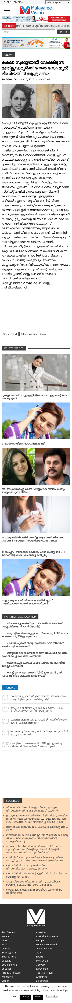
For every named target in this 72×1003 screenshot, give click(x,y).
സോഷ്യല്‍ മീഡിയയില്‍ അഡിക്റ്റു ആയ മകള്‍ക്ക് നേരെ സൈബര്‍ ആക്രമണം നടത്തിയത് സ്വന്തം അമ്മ (32, 540)
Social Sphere (9, 964)
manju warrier (29, 334)
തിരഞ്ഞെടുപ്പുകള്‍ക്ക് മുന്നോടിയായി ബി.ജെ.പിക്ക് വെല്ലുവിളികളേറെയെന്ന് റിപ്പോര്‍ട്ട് (32, 626)
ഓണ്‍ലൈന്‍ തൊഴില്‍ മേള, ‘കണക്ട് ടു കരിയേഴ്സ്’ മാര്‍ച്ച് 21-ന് (37, 829)
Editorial (6, 968)
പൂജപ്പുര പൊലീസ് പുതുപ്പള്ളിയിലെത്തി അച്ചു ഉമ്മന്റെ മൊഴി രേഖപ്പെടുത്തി (35, 397)
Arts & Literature (11, 972)
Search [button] (63, 31)
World (5, 944)
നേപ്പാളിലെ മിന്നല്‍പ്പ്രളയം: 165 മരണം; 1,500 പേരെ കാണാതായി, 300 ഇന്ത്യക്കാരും (35, 635)
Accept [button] (25, 997)
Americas (41, 932)
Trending (9, 687)
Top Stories (8, 932)
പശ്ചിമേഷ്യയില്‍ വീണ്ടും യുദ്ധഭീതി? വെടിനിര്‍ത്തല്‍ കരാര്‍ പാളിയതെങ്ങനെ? (33, 645)
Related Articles (14, 348)
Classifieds (12, 800)
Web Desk (44, 79)
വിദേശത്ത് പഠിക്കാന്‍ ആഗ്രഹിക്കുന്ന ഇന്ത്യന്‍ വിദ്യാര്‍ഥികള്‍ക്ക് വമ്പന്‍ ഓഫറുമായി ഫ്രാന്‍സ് (32, 810)
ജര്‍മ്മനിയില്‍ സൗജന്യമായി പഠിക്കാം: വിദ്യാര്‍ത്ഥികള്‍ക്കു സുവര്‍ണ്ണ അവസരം (28, 868)
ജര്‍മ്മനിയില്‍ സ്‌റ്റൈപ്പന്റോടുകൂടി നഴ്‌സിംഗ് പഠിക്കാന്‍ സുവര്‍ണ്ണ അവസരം (36, 876)
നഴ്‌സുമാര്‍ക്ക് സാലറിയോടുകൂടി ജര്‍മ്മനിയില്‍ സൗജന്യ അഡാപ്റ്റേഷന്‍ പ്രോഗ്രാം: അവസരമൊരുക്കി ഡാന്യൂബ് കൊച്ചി (37, 839)
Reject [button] (38, 997)
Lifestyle (6, 960)
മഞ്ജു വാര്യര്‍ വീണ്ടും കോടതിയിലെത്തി (23, 444)
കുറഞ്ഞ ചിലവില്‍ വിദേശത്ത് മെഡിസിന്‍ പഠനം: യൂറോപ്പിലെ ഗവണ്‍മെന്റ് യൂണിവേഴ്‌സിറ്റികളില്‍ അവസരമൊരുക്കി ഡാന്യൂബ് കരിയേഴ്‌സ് (34, 850)
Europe (40, 940)
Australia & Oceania (47, 936)
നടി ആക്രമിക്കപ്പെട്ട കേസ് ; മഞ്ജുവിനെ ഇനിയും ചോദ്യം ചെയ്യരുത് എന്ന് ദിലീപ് (34, 491)
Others (40, 952)
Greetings (41, 976)
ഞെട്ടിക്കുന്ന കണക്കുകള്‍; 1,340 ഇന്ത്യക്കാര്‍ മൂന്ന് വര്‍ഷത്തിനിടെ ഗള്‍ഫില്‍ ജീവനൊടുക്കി (32, 675)
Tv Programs (9, 952)
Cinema (8, 54)
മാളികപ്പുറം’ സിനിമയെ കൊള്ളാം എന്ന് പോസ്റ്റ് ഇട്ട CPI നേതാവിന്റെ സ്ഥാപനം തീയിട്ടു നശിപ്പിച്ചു (33, 554)
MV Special (42, 960)
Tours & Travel (44, 972)
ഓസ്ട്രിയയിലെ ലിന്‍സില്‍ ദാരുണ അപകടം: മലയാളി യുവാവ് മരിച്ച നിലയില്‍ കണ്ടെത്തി (34, 655)
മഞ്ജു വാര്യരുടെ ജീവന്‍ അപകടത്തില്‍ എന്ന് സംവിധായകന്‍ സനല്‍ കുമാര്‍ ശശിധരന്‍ (27, 603)
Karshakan (42, 968)
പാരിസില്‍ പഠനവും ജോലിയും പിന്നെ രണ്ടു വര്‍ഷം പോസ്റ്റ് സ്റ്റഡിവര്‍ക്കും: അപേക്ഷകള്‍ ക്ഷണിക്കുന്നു (34, 860)
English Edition (13, 2)
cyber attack (10, 334)
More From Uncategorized (20, 616)
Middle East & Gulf (46, 944)
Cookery (40, 964)
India (4, 940)
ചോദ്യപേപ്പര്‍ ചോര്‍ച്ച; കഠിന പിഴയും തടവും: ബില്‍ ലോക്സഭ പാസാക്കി (33, 665)
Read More (52, 997)
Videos (5, 980)
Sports (39, 956)
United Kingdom (45, 948)
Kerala (5, 936)
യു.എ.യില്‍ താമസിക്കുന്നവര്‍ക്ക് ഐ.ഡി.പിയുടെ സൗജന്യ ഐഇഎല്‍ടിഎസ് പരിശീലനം (33, 884)
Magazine (7, 976)
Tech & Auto (9, 956)
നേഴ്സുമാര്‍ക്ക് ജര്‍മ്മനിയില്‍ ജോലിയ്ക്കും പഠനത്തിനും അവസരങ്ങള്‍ (34, 892)
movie (44, 334)
